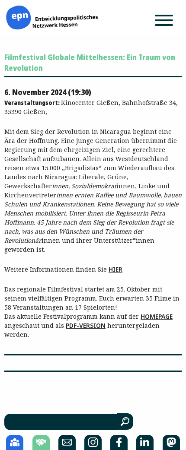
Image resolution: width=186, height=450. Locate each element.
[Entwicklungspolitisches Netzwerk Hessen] (51, 17)
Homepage (157, 316)
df (73, 325)
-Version (91, 325)
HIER (115, 269)
